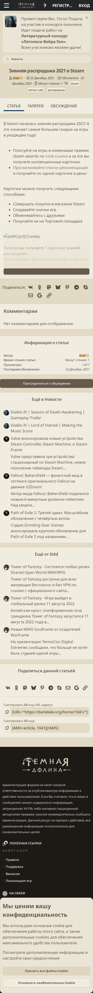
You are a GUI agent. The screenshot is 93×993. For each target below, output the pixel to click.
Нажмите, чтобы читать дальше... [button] (46, 271)
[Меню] (6, 5)
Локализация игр (19, 881)
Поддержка (14, 866)
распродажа (56, 90)
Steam (12, 123)
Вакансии (13, 874)
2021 (80, 123)
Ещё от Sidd (46, 554)
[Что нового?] (45, 5)
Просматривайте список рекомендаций (50, 167)
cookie (59, 925)
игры (83, 129)
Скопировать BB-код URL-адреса (28, 705)
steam (74, 83)
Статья (14, 106)
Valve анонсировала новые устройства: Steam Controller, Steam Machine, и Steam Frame (49, 444)
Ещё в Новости (47, 399)
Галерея (35, 106)
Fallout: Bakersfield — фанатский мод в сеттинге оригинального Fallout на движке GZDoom (47, 481)
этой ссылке (56, 156)
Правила (12, 859)
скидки (65, 129)
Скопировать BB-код (19, 721)
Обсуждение (64, 106)
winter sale (35, 90)
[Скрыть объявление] (86, 18)
